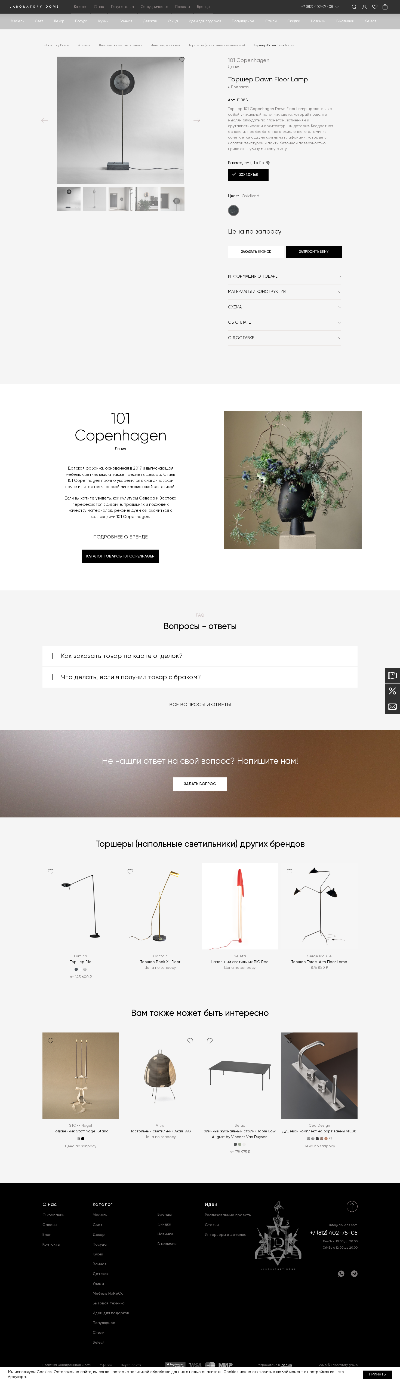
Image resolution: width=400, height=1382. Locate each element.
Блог (46, 1235)
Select (370, 21)
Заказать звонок (256, 252)
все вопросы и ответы (200, 704)
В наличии (345, 21)
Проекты (182, 7)
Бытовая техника (109, 1303)
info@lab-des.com (343, 1225)
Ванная (125, 21)
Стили (98, 1333)
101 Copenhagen (248, 60)
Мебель (17, 21)
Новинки (318, 21)
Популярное (104, 1323)
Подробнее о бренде (120, 537)
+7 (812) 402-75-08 (317, 7)
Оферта (106, 1365)
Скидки (294, 21)
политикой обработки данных (157, 1372)
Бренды (203, 7)
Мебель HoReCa (108, 1293)
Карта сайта (131, 1365)
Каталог (102, 1204)
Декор (59, 21)
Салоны (49, 1225)
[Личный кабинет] (364, 7)
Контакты (51, 1244)
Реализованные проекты (228, 1215)
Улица (173, 21)
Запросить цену (314, 252)
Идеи (211, 1204)
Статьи (212, 1225)
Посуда (81, 21)
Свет (39, 21)
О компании (53, 1215)
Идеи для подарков (205, 21)
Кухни (103, 21)
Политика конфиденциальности (66, 1365)
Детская (150, 21)
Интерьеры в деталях (225, 1235)
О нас (49, 1204)
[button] (44, 120)
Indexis (286, 1365)
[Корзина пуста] (385, 7)
